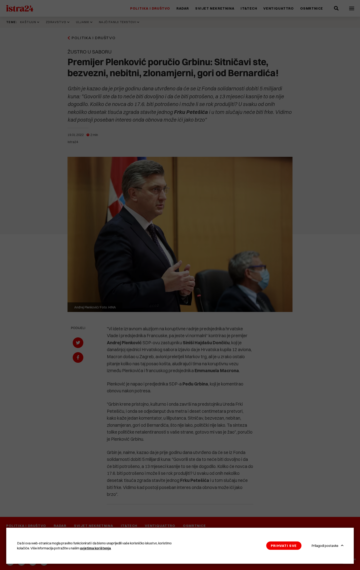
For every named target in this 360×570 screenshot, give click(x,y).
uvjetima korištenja (95, 548)
